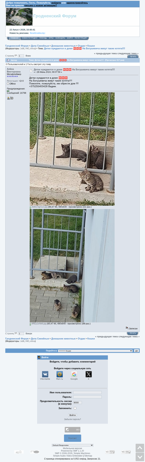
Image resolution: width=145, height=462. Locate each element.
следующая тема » (127, 53)
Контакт (72, 438)
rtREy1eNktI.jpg (39, 323)
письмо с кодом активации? (40, 5)
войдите (56, 2)
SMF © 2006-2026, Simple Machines (72, 453)
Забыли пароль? (72, 419)
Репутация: (12, 81)
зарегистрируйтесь (77, 2)
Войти (70, 38)
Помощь (43, 38)
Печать (133, 57)
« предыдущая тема (105, 53)
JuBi (22, 48)
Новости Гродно (29, 38)
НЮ (27, 48)
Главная (14, 38)
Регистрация (81, 38)
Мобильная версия (72, 448)
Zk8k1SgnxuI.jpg (39, 207)
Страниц (10, 56)
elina (32, 48)
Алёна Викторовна (14, 70)
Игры (51, 38)
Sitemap (88, 456)
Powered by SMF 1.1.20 (72, 451)
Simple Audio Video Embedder (68, 456)
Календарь (60, 38)
